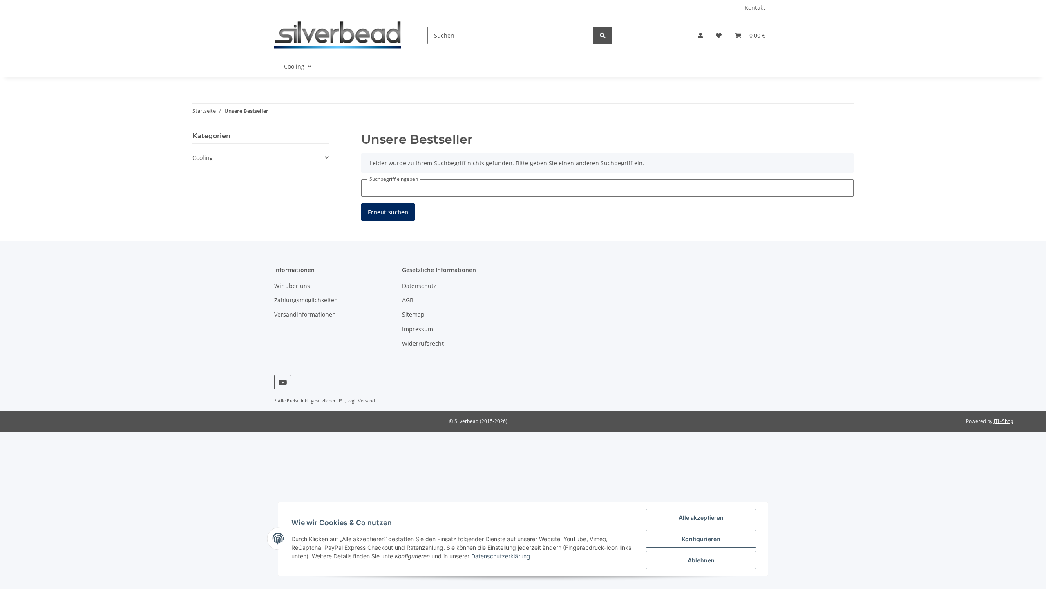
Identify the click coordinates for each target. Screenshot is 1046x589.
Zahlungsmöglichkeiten (306, 300)
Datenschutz (419, 286)
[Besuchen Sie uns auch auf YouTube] (282, 382)
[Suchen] (602, 35)
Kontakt (754, 7)
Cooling (202, 158)
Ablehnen (701, 560)
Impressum (417, 329)
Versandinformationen (305, 314)
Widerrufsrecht (423, 343)
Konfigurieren (701, 538)
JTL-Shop (1003, 421)
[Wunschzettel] (718, 35)
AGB (407, 300)
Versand (366, 401)
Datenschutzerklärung (500, 556)
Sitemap (413, 314)
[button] (700, 35)
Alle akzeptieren (701, 517)
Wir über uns (292, 286)
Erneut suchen (388, 212)
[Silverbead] (337, 35)
